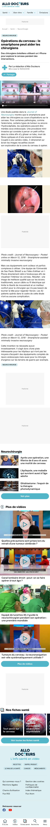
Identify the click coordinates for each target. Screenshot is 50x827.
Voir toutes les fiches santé (25, 740)
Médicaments (39, 769)
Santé (5, 12)
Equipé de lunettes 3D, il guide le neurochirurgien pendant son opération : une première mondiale (24, 617)
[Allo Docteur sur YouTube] (10, 810)
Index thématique (33, 790)
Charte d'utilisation (11, 790)
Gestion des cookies (35, 781)
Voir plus (25, 496)
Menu (45, 824)
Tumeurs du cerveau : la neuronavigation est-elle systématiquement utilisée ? (24, 656)
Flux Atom (30, 793)
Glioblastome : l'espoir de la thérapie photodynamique (35, 486)
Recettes (17, 764)
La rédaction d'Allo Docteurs (26, 66)
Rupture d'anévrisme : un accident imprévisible (33, 727)
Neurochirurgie (23, 29)
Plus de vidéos (16, 507)
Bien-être (17, 12)
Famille (30, 12)
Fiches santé (25, 824)
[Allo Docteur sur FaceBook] (4, 810)
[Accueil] (25, 754)
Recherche (35, 824)
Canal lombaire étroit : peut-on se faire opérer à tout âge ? (23, 579)
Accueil (4, 29)
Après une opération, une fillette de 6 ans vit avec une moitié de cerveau (35, 460)
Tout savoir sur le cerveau (11, 730)
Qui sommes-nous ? (12, 781)
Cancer (27, 769)
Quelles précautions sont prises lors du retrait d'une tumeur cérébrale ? (23, 542)
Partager (11, 74)
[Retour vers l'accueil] (25, 4)
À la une (5, 824)
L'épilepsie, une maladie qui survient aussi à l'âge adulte (34, 473)
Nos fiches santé (17, 710)
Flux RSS (6, 793)
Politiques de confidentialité (32, 786)
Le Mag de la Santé (12, 769)
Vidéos (15, 824)
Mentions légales (10, 785)
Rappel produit (31, 764)
